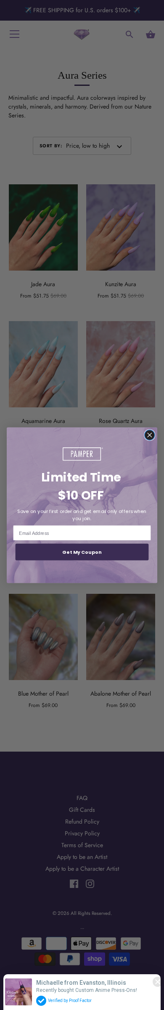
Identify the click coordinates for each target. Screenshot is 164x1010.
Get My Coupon (82, 551)
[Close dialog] (150, 435)
